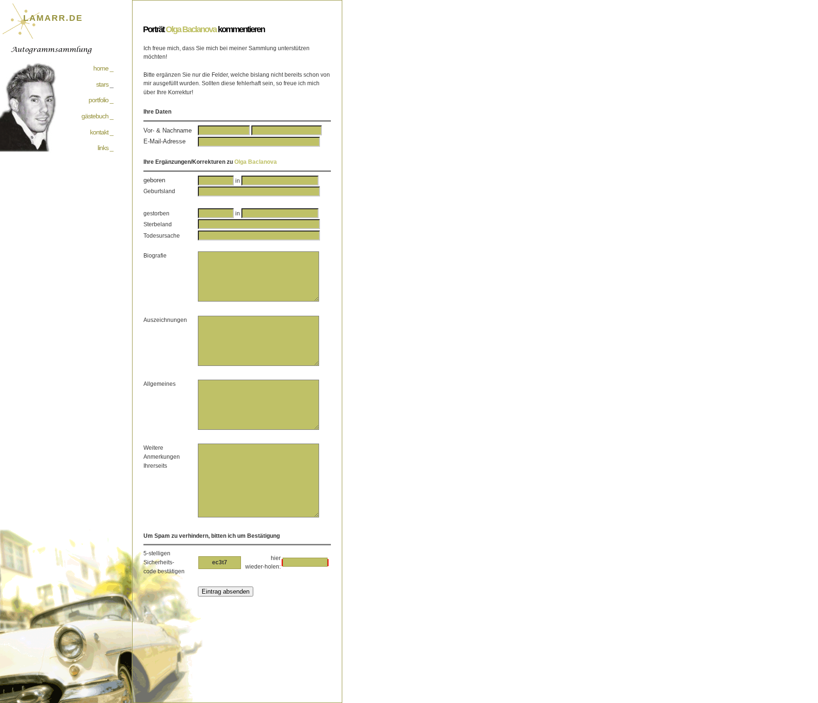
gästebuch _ (97, 116)
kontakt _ (101, 132)
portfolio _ (101, 100)
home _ (103, 68)
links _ (105, 147)
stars (102, 84)
